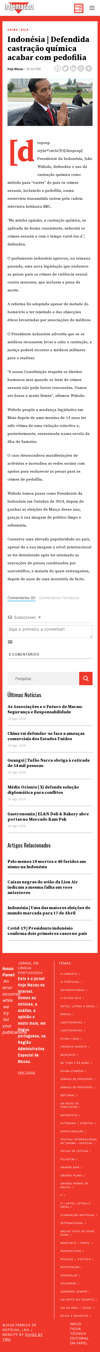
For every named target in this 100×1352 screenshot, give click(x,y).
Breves (66, 1014)
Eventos (86, 1123)
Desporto (68, 1054)
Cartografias (71, 1022)
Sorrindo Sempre (74, 1291)
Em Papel (79, 1343)
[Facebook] (57, 68)
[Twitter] (65, 68)
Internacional (72, 1223)
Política (84, 1259)
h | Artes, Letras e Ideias (75, 1205)
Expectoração (72, 1131)
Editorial (68, 1095)
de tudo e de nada (75, 1062)
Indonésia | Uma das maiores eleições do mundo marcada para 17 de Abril (48, 910)
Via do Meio (69, 1307)
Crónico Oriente (74, 1046)
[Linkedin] (73, 68)
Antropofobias (73, 990)
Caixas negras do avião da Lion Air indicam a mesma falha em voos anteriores (42, 887)
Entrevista (69, 1115)
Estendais (68, 1123)
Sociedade (68, 1283)
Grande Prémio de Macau (74, 1185)
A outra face (71, 998)
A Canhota (69, 973)
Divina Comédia (72, 1071)
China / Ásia (18, 30)
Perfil (85, 1242)
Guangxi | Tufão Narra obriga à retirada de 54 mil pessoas (48, 763)
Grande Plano (72, 1175)
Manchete (68, 1242)
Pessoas (67, 1259)
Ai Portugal (70, 981)
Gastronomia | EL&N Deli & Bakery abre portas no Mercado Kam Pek (48, 816)
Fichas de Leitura (74, 1151)
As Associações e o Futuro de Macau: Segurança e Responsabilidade (45, 709)
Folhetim (68, 1159)
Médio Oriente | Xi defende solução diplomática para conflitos (43, 790)
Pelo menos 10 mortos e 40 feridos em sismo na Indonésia (46, 864)
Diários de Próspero (77, 1079)
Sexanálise (69, 1275)
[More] (88, 68)
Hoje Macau (15, 69)
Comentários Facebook (59, 598)
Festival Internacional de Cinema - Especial (79, 1141)
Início (75, 1324)
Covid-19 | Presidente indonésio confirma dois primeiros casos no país (47, 931)
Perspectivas (71, 1250)
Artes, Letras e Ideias (78, 1006)
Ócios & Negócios (75, 1315)
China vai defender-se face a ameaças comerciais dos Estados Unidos (46, 736)
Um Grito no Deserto (77, 1299)
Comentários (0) (21, 598)
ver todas (26, 1072)
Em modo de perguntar (70, 1105)
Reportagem (70, 1267)
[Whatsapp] (81, 68)
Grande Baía (70, 1167)
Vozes (87, 1307)
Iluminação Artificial (78, 1215)
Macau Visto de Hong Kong (78, 1233)
